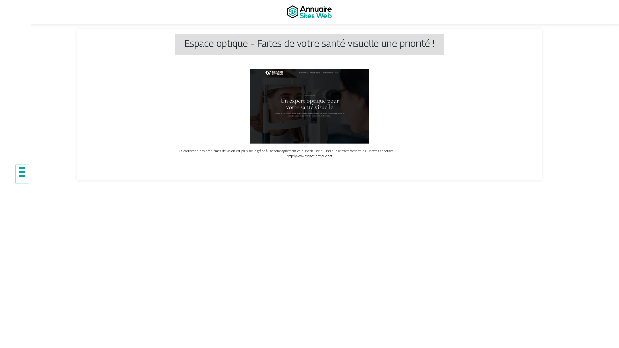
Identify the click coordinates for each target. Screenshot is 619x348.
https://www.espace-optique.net (309, 156)
